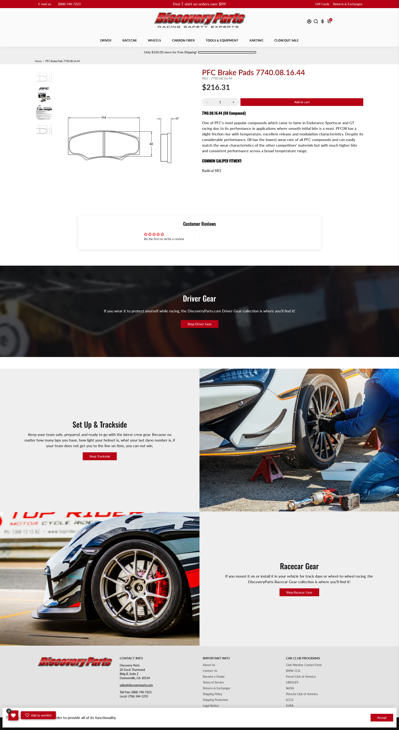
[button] (38, 715)
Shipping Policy (212, 694)
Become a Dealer (214, 676)
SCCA (289, 700)
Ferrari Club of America (301, 676)
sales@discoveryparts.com (136, 685)
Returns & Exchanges (347, 4)
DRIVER (105, 40)
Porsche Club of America (302, 694)
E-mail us (44, 4)
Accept (382, 717)
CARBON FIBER (183, 40)
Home (38, 61)
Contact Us (210, 670)
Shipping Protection (215, 700)
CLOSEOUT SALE (286, 40)
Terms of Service (213, 682)
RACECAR (129, 40)
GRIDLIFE (292, 682)
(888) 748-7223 (69, 4)
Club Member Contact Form (304, 665)
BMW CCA (293, 670)
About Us (209, 665)
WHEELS (154, 40)
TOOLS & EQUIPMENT (222, 40)
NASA (290, 688)
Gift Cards (322, 4)
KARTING (256, 40)
